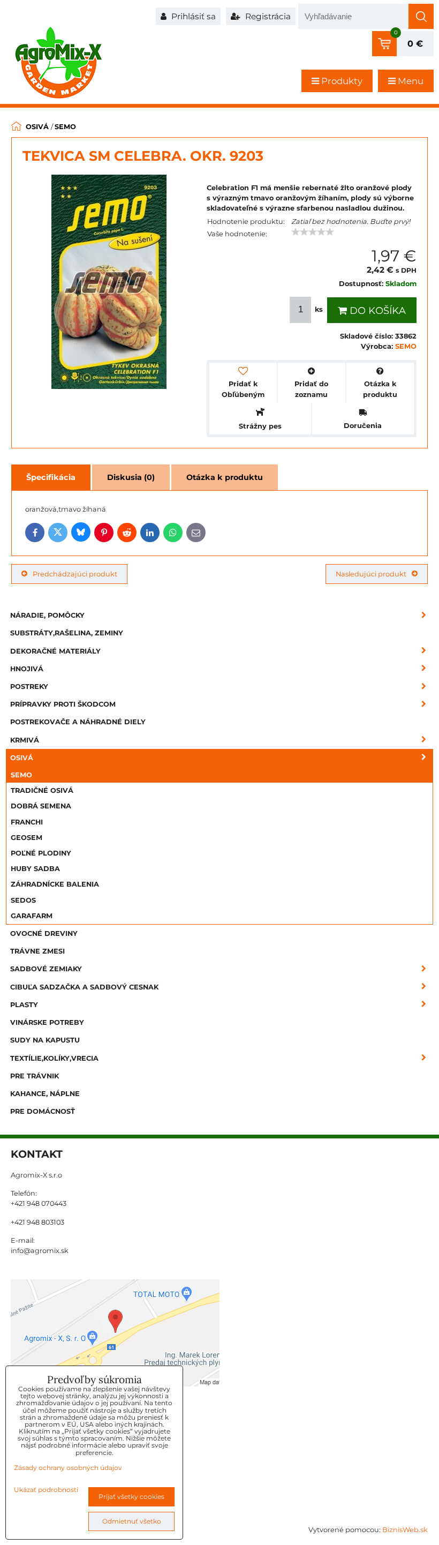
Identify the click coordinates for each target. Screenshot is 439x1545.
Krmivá (24, 740)
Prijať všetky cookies (131, 1496)
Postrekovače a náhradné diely (78, 722)
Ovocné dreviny (44, 933)
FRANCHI (27, 822)
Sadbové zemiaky (46, 969)
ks (319, 309)
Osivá (21, 758)
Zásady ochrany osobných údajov (68, 1468)
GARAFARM (31, 916)
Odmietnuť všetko (131, 1521)
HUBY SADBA (35, 869)
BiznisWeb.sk (405, 1530)
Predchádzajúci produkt (75, 574)
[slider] (312, 232)
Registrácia (267, 16)
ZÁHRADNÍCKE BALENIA (55, 884)
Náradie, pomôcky (47, 615)
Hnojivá (26, 669)
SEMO (21, 775)
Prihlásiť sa (192, 16)
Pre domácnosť (42, 1111)
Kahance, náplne (45, 1094)
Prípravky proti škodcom (63, 704)
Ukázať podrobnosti (46, 1489)
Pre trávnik (34, 1076)
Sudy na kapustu (45, 1040)
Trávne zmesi (37, 951)
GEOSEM (26, 838)
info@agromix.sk (40, 1251)
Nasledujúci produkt (371, 574)
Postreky (29, 686)
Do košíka (376, 311)
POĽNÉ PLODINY (41, 853)
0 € (415, 44)
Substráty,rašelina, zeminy (66, 633)
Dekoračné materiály (55, 651)
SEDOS (23, 900)
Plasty (24, 1005)
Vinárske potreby (47, 1022)
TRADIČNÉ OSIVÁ (42, 790)
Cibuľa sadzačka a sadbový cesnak (84, 987)
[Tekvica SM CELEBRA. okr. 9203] (108, 283)
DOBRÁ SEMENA (41, 806)
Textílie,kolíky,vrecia (54, 1058)
